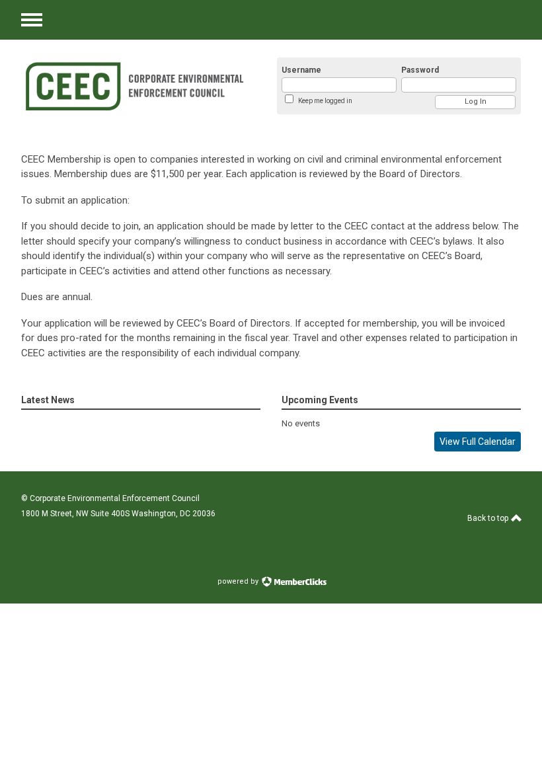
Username (301, 70)
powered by (238, 581)
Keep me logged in (325, 100)
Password (420, 70)
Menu (31, 20)
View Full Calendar (478, 441)
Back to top (488, 518)
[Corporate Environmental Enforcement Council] (133, 86)
